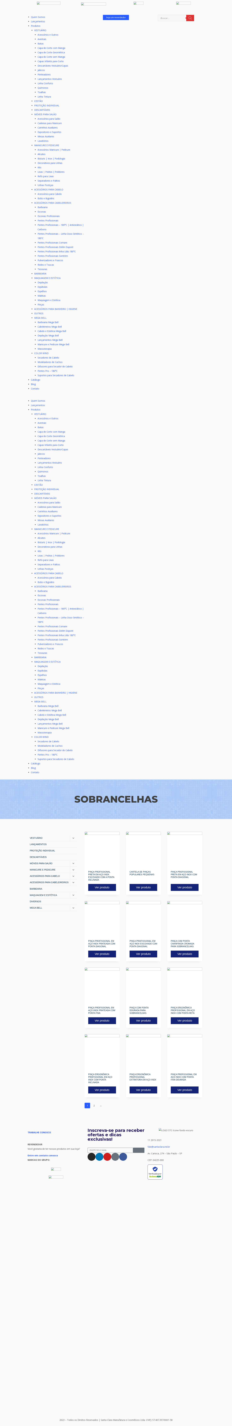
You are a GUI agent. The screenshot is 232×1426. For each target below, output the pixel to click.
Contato (35, 388)
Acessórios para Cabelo (50, 193)
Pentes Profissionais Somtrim (53, 255)
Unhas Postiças (45, 185)
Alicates (41, 154)
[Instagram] (91, 1157)
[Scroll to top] (225, 1415)
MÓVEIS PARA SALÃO (45, 114)
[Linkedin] (99, 1157)
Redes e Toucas (46, 264)
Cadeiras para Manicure (50, 123)
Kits (39, 167)
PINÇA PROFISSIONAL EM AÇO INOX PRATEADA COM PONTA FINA (101, 1010)
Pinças (41, 304)
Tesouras (42, 269)
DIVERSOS (35, 901)
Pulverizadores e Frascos (50, 260)
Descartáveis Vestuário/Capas (53, 65)
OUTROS (38, 313)
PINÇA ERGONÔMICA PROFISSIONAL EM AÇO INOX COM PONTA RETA (183, 1010)
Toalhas (42, 92)
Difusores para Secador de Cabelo (55, 366)
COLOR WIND (41, 353)
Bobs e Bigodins (46, 198)
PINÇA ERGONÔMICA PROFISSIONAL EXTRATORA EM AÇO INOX (143, 1077)
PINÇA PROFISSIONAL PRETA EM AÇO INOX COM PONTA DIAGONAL (184, 874)
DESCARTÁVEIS (42, 109)
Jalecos (41, 70)
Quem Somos (38, 16)
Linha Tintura (44, 96)
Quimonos (43, 87)
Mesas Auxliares (46, 136)
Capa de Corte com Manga (51, 47)
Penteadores (44, 74)
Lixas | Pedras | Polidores (51, 171)
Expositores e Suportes (49, 131)
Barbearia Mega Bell (48, 322)
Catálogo (35, 379)
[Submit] (138, 1150)
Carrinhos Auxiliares (48, 127)
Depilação (43, 282)
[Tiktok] (115, 1157)
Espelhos (42, 291)
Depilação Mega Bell (48, 335)
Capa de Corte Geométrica (51, 52)
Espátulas (42, 286)
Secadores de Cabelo (48, 357)
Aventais (42, 39)
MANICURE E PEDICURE (46, 145)
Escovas (42, 211)
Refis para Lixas (46, 176)
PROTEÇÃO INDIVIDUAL (46, 105)
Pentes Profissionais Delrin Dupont (55, 247)
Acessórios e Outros (48, 34)
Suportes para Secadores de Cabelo (56, 375)
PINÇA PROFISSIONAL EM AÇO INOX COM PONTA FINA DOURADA (184, 1077)
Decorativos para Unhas (50, 162)
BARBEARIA (40, 273)
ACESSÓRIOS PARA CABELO (48, 189)
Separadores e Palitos (49, 180)
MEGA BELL (40, 317)
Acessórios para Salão (49, 118)
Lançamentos (38, 21)
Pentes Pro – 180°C (48, 370)
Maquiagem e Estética (49, 300)
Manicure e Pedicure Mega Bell (53, 344)
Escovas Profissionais (49, 216)
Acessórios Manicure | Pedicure (54, 149)
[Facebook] (123, 1157)
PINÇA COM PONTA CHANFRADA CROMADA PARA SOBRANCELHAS (182, 944)
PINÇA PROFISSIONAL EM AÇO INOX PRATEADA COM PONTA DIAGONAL (101, 944)
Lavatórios (43, 140)
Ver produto (102, 887)
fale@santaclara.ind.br (159, 1146)
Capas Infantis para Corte (51, 61)
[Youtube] (107, 1157)
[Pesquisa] (190, 18)
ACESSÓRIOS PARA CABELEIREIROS (52, 202)
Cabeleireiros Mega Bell (50, 326)
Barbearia (43, 207)
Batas (41, 43)
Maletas (42, 295)
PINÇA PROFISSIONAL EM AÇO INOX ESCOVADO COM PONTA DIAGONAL (143, 944)
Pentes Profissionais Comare (52, 242)
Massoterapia (45, 348)
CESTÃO (38, 101)
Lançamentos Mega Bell (50, 339)
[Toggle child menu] (73, 838)
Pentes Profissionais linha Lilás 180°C (57, 251)
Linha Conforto (45, 83)
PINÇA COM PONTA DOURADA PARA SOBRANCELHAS (139, 1010)
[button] (56, 396)
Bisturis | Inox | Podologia (51, 158)
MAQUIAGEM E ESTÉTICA (47, 277)
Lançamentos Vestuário (50, 78)
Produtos (35, 25)
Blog (33, 384)
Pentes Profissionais (48, 220)
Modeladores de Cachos (50, 362)
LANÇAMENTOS (38, 844)
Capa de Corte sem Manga (51, 56)
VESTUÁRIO (40, 30)
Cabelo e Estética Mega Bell (52, 331)
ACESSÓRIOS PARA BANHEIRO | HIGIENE (55, 308)
